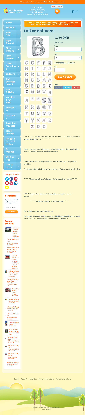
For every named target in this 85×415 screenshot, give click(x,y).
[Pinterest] (16, 179)
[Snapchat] (7, 187)
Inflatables (10, 109)
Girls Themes (13, 50)
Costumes (10, 117)
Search (16, 379)
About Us (24, 379)
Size (55, 54)
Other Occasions (13, 67)
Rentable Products (11, 124)
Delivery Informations (46, 379)
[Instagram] (11, 183)
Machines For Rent (10, 100)
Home (9, 23)
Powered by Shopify (46, 409)
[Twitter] (7, 179)
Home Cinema (10, 132)
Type (56, 46)
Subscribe (11, 212)
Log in (53, 6)
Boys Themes (13, 42)
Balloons (13, 75)
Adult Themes (13, 58)
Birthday (10, 28)
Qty (55, 66)
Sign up (60, 6)
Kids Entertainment (10, 82)
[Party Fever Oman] (13, 11)
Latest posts (13, 167)
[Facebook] (11, 179)
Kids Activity (10, 91)
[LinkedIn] (16, 183)
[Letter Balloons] (26, 62)
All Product (10, 150)
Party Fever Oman (45, 407)
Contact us (33, 379)
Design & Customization (11, 141)
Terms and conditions (63, 379)
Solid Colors (13, 35)
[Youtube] (7, 183)
